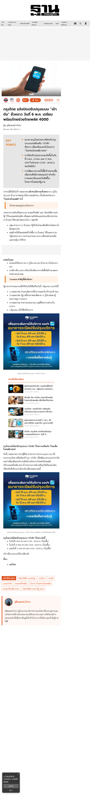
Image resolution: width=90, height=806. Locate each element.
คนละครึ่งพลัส (21, 583)
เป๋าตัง (50, 578)
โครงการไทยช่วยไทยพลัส (40, 583)
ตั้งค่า (11, 790)
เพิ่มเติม (5, 782)
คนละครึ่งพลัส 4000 (11, 589)
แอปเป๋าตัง (7, 583)
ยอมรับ (11, 786)
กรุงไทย (42, 578)
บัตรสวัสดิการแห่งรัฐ (26, 578)
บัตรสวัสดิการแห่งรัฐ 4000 (33, 589)
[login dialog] (86, 23)
